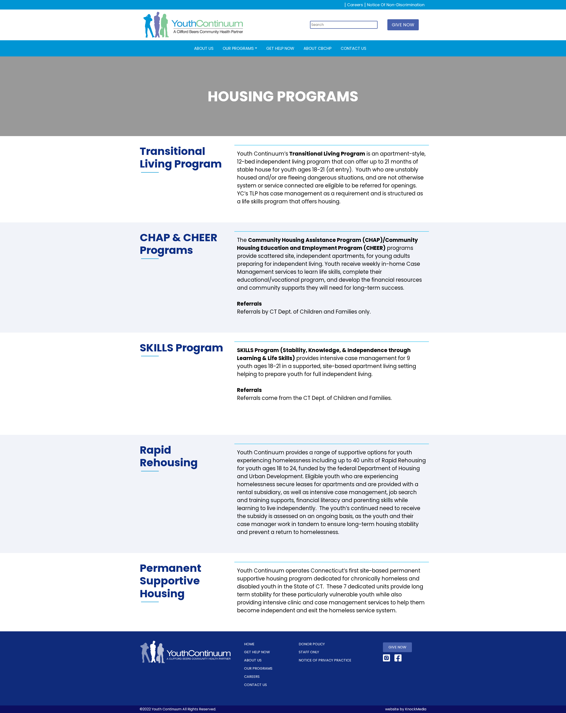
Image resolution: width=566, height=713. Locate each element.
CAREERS (252, 676)
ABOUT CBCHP (317, 48)
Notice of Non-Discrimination (395, 5)
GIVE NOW (403, 25)
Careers (355, 5)
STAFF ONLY (309, 652)
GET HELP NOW (280, 48)
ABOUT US (204, 48)
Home (249, 644)
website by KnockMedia (405, 709)
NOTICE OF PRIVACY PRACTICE (325, 660)
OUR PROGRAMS (238, 48)
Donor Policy (312, 644)
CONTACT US (353, 48)
